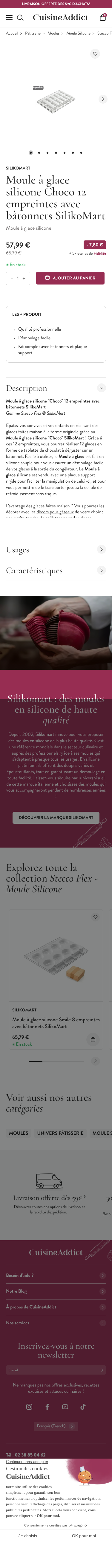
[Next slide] (103, 99)
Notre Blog (16, 1291)
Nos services (17, 1322)
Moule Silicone (78, 33)
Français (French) (51, 1426)
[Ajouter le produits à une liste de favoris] (95, 917)
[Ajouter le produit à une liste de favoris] (95, 54)
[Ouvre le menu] (9, 17)
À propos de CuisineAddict (31, 1307)
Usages (17, 549)
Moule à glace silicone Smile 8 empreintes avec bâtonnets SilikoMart (56, 1023)
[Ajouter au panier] (93, 1039)
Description (26, 388)
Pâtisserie (33, 33)
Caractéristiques (34, 570)
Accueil (12, 33)
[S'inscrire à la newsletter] (103, 1370)
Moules (53, 33)
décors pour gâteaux (54, 512)
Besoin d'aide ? (19, 1275)
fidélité (100, 253)
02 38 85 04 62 (30, 1455)
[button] (31, 152)
